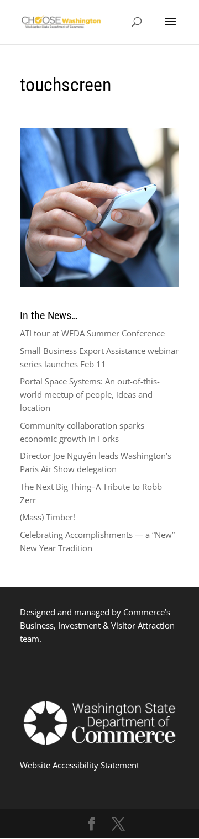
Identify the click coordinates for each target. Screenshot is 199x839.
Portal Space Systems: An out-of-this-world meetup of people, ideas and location (90, 394)
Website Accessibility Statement (79, 765)
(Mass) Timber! (47, 517)
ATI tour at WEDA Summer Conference (92, 333)
